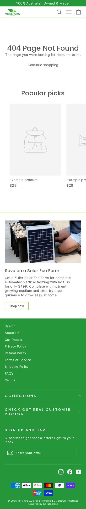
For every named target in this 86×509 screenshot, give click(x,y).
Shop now (17, 306)
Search (10, 326)
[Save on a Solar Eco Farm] (43, 241)
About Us (12, 333)
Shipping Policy (16, 366)
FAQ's (9, 373)
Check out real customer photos (38, 411)
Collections (21, 395)
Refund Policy (15, 353)
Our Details (13, 340)
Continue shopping (43, 65)
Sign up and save (26, 430)
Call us (10, 380)
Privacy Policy (15, 346)
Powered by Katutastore (43, 503)
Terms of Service (18, 360)
